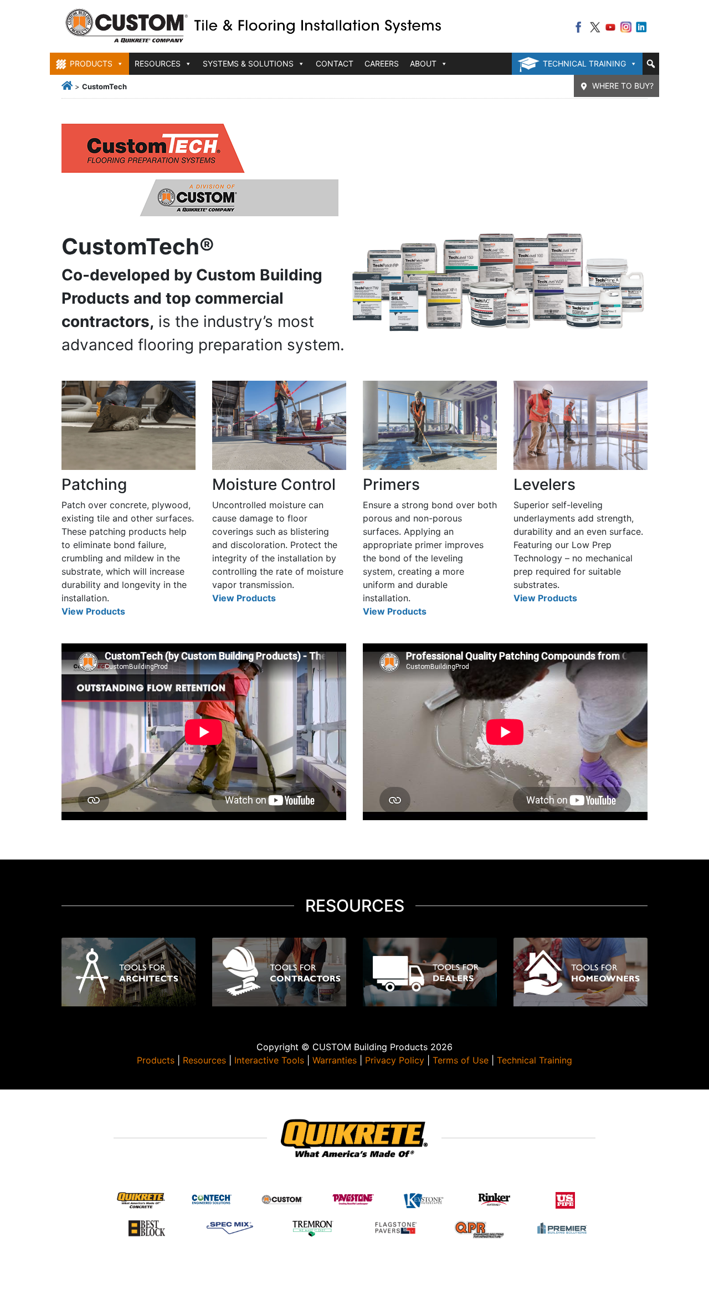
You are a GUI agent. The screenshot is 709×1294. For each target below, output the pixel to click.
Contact (334, 63)
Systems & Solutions (248, 63)
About (423, 63)
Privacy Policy (394, 1060)
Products (155, 1060)
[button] (651, 63)
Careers (381, 63)
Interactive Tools (269, 1060)
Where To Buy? (623, 85)
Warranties (334, 1060)
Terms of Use (461, 1060)
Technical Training (584, 63)
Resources (204, 1060)
